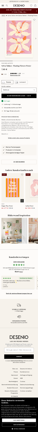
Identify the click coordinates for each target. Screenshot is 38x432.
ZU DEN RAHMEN (19, 162)
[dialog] (19, 415)
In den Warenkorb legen (19, 96)
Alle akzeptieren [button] (18, 420)
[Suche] (7, 5)
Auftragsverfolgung (26, 375)
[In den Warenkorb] (22, 200)
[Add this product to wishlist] (34, 19)
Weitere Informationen (25, 416)
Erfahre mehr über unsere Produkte (19, 138)
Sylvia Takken (12, 15)
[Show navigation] (3, 5)
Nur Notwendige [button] (19, 424)
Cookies (22, 381)
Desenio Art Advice (26, 369)
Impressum (14, 375)
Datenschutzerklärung (17, 361)
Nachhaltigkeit (13, 381)
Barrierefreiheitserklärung (10, 384)
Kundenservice (24, 372)
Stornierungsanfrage (26, 388)
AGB (21, 378)
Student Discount (12, 388)
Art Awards (14, 396)
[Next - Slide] (35, 38)
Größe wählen (6, 86)
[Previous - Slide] (2, 38)
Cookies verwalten (26, 391)
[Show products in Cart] (35, 5)
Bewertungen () (15, 75)
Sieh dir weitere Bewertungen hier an (19, 293)
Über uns (15, 369)
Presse (16, 372)
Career (16, 378)
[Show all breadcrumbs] (3, 16)
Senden (19, 356)
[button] (19, 429)
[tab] (6, 60)
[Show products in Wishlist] (31, 5)
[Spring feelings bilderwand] (14, 231)
